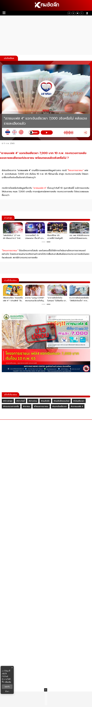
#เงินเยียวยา (78, 401)
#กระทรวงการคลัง (11, 406)
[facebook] (69, 13)
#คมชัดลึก (45, 401)
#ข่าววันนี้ (20, 401)
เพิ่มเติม (8, 682)
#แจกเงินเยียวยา (59, 406)
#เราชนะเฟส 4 (77, 406)
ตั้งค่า (7, 691)
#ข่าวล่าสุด (7, 401)
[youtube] (77, 13)
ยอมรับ (7, 687)
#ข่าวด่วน (33, 401)
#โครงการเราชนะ (41, 406)
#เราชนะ (26, 406)
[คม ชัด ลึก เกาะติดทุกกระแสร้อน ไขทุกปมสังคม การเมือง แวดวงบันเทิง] (46, 5)
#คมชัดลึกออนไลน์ (61, 401)
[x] (73, 13)
